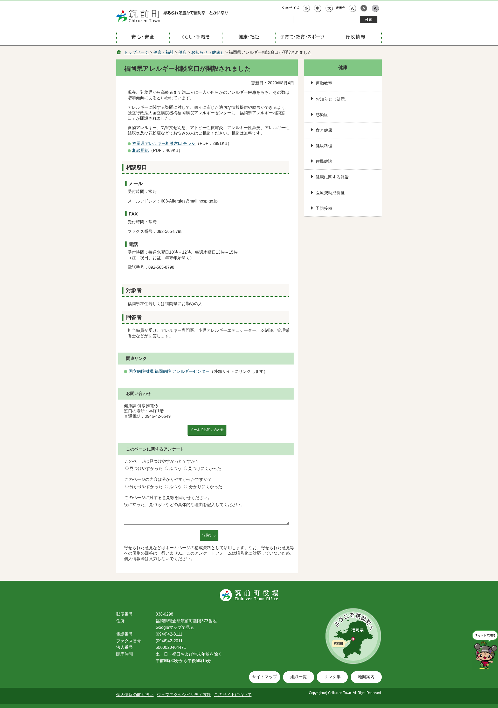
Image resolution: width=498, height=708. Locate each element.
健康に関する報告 (332, 177)
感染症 (322, 114)
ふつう (175, 468)
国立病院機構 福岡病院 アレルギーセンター (169, 371)
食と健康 (324, 130)
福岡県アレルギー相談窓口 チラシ (164, 143)
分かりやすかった (146, 486)
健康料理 (324, 146)
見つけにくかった (204, 468)
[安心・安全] (142, 37)
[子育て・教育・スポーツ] (302, 37)
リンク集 (332, 677)
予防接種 (324, 208)
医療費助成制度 (330, 193)
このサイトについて (233, 694)
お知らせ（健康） (207, 52)
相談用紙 (140, 150)
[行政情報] (355, 37)
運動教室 (324, 83)
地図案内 (366, 677)
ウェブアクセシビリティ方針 (184, 694)
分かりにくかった (205, 486)
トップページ (136, 52)
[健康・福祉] (249, 37)
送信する (209, 535)
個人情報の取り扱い (135, 694)
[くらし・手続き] (196, 37)
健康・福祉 (163, 52)
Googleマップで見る (175, 627)
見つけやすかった (146, 468)
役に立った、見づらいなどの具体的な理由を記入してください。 (184, 504)
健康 (182, 52)
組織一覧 (298, 677)
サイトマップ (264, 677)
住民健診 (324, 161)
